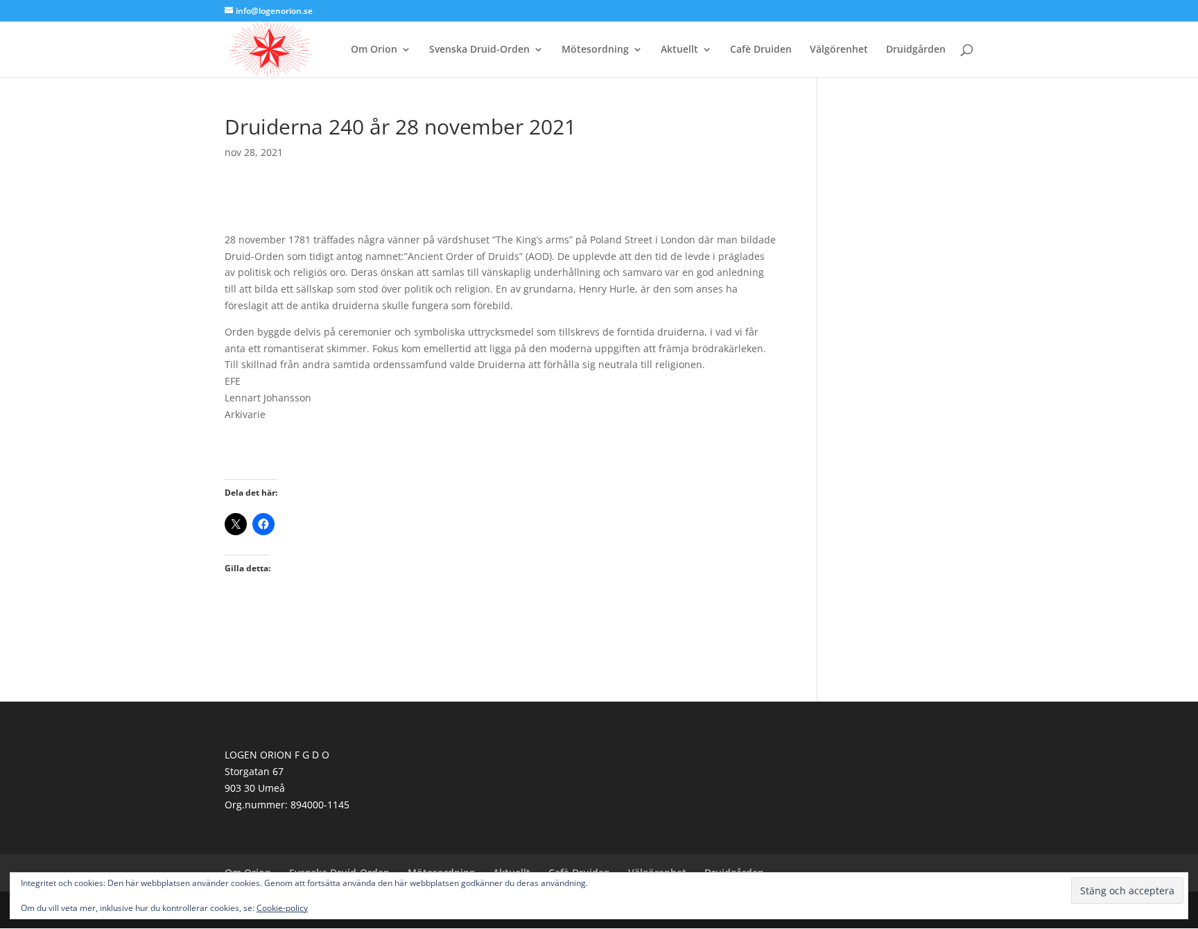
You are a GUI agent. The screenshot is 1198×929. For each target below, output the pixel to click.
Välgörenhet (839, 49)
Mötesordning (595, 49)
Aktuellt (679, 49)
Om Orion (374, 49)
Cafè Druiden (761, 49)
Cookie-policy (282, 908)
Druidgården (916, 49)
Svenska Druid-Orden (479, 49)
